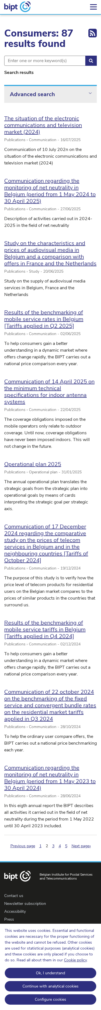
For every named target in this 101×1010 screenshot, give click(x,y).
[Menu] (93, 7)
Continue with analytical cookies (50, 986)
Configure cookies (50, 999)
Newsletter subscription (25, 903)
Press (9, 919)
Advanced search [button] (32, 94)
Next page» (81, 846)
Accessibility (15, 911)
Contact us (13, 895)
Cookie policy (75, 960)
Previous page (22, 846)
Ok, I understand (50, 973)
